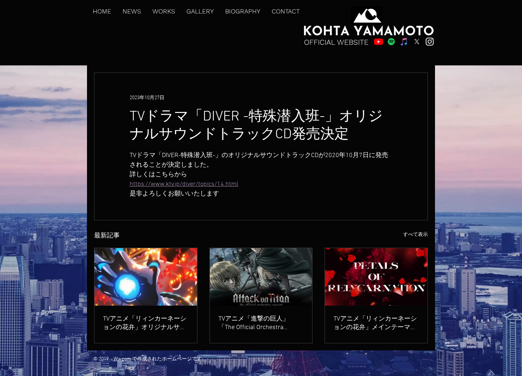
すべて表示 (415, 235)
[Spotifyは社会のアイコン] (391, 41)
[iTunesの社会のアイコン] (404, 41)
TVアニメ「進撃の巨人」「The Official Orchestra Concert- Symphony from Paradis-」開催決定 (253, 323)
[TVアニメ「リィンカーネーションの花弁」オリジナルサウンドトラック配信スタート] (145, 277)
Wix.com (122, 359)
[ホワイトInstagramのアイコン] (429, 41)
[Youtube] (378, 41)
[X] (417, 41)
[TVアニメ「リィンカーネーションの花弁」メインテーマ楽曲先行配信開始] (376, 277)
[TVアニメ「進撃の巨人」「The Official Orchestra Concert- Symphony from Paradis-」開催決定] (261, 277)
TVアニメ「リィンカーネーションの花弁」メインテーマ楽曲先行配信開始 (375, 323)
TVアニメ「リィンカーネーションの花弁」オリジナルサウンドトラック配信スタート (144, 323)
